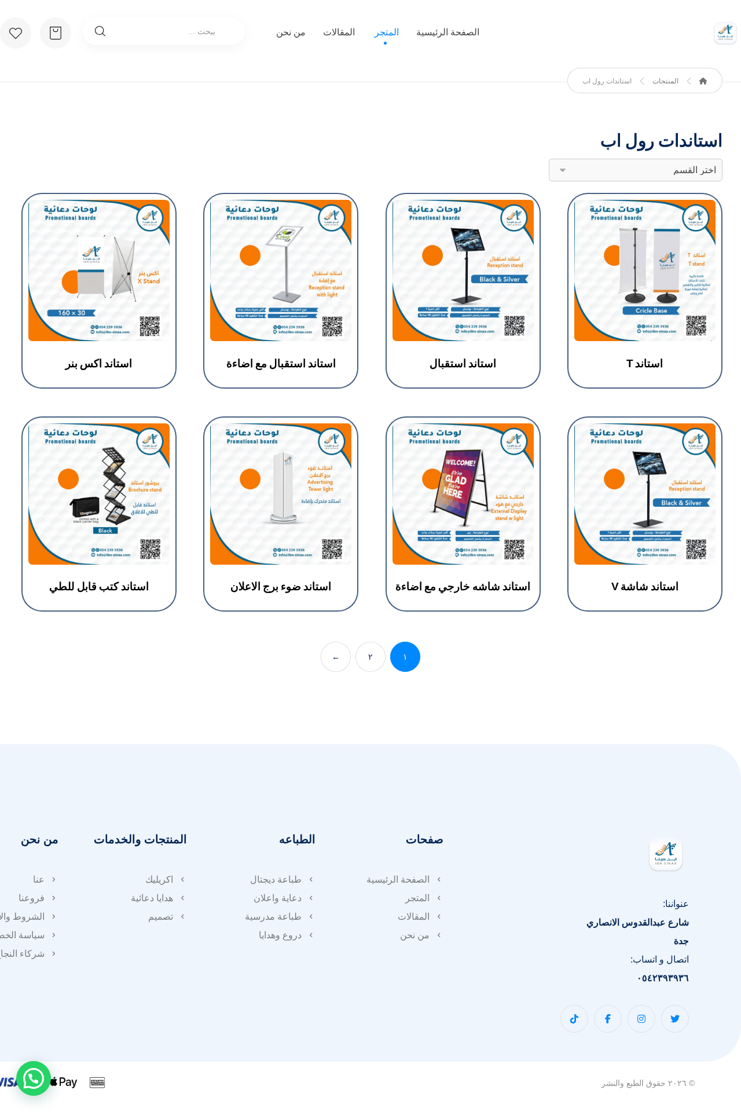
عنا (39, 879)
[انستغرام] (641, 1019)
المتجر (417, 898)
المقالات (414, 916)
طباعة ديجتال (276, 879)
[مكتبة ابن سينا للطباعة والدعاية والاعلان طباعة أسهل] (725, 33)
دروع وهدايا (280, 935)
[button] (33, 1078)
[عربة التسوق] (55, 32)
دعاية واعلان (278, 898)
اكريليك (159, 879)
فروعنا (32, 898)
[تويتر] (675, 1019)
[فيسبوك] (608, 1019)
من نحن (415, 935)
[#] (574, 1019)
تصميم (160, 916)
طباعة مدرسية (273, 916)
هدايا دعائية (152, 898)
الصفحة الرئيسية (398, 879)
